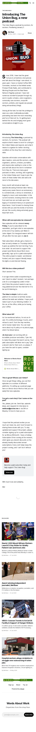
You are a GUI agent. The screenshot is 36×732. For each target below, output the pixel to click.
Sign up (11, 685)
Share (30, 33)
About (18, 685)
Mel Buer (11, 32)
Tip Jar (25, 685)
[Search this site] (30, 2)
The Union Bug (7, 10)
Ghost (22, 689)
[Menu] (33, 2)
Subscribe (9, 472)
